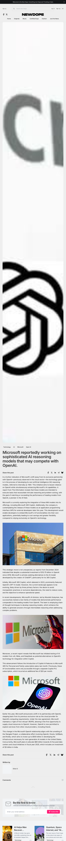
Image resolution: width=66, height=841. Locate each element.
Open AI (28, 447)
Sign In (53, 8)
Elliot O (15, 769)
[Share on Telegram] (59, 473)
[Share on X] (52, 473)
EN (62, 8)
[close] (64, 2)
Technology (7, 447)
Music (24, 18)
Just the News (54, 18)
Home (9, 18)
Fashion (44, 18)
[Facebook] (4, 14)
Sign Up (58, 8)
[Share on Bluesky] (62, 472)
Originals (16, 18)
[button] (33, 8)
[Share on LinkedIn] (55, 473)
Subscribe (54, 812)
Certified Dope (34, 18)
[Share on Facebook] (48, 473)
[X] (7, 14)
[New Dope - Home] (33, 14)
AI (14, 447)
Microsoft (20, 447)
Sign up (4, 8)
